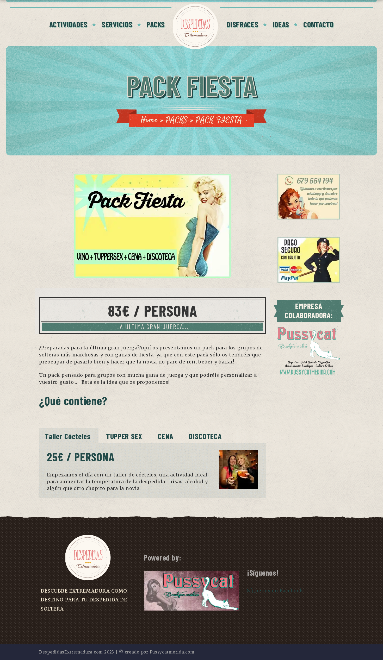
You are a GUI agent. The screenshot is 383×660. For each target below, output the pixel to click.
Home (149, 120)
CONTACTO (318, 24)
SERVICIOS (117, 24)
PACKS (155, 24)
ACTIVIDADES (68, 24)
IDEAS (281, 24)
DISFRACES (242, 24)
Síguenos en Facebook (275, 591)
